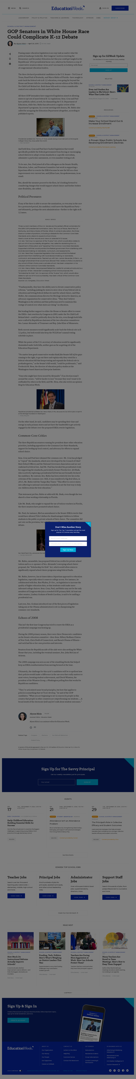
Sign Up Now (68, 550)
